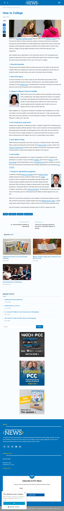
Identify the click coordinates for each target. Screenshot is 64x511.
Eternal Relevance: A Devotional (12, 282)
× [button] (24, 493)
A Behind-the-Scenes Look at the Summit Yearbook (15, 257)
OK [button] (14, 503)
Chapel (43, 177)
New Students (28, 214)
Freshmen (20, 214)
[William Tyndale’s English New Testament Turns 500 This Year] (47, 247)
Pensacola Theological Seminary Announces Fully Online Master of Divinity (45, 226)
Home (4, 7)
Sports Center (42, 145)
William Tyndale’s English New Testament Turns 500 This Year (47, 257)
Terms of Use (57, 508)
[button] (14, 507)
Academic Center (51, 38)
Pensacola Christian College (24, 38)
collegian (36, 160)
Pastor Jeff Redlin (27, 174)
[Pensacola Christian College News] (32, 2)
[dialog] (14, 500)
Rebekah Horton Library (48, 201)
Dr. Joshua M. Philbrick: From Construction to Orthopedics (21, 312)
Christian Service (40, 162)
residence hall (24, 84)
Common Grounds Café (16, 147)
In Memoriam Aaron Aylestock (13, 299)
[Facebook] (4, 25)
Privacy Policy (40, 508)
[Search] (5, 3)
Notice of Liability (48, 508)
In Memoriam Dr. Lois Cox (12, 305)
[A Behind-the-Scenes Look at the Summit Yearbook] (17, 247)
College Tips (12, 214)
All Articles (9, 7)
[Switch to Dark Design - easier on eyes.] (7, 2)
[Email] (4, 35)
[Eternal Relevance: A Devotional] (17, 272)
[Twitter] (4, 28)
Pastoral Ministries (33, 189)
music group (12, 162)
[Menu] (59, 3)
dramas (51, 160)
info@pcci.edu (7, 468)
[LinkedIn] (4, 32)
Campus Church (43, 174)
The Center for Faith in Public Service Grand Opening (20, 318)
